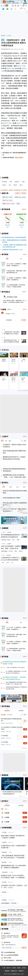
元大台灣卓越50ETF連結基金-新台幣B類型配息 (11, 728)
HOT (8, 263)
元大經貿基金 (4, 735)
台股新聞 (9, 35)
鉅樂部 (19, 968)
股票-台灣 (8, 731)
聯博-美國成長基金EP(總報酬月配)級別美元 (11, 720)
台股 (4, 35)
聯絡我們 (21, 971)
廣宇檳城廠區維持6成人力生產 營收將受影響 (14, 237)
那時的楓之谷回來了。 (13, 379)
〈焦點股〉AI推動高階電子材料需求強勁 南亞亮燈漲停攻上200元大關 (23, 360)
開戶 (25, 721)
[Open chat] (25, 9)
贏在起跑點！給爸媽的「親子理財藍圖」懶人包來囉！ (14, 190)
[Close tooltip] (23, 12)
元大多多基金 (4, 742)
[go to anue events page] (21, 6)
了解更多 (23, 209)
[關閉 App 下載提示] (1, 2)
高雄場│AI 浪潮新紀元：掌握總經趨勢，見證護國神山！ (16, 279)
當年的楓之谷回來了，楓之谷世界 (13, 360)
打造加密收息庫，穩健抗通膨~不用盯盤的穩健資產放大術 (16, 272)
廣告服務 (7, 971)
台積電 (7, 817)
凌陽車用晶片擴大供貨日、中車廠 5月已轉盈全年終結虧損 (11, 341)
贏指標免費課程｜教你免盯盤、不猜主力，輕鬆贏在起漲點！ (16, 286)
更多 (21, 185)
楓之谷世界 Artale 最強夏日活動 (23, 379)
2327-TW (21, 66)
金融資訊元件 (14, 971)
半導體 (7, 822)
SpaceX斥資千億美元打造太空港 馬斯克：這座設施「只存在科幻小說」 (4, 379)
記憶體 (7, 813)
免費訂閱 (24, 947)
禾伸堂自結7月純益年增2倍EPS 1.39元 (12, 249)
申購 (25, 729)
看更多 (24, 254)
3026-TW (10, 68)
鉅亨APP (9, 968)
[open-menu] (1, 5)
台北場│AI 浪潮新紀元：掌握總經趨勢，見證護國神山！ (16, 264)
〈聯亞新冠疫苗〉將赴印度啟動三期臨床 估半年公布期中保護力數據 (12, 333)
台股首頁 (17, 193)
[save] (20, 9)
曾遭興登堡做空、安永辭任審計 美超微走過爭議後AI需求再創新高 (4, 360)
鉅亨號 (14, 968)
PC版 (4, 968)
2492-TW (7, 123)
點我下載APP (19, 157)
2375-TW (21, 123)
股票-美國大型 (9, 723)
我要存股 (24, 193)
